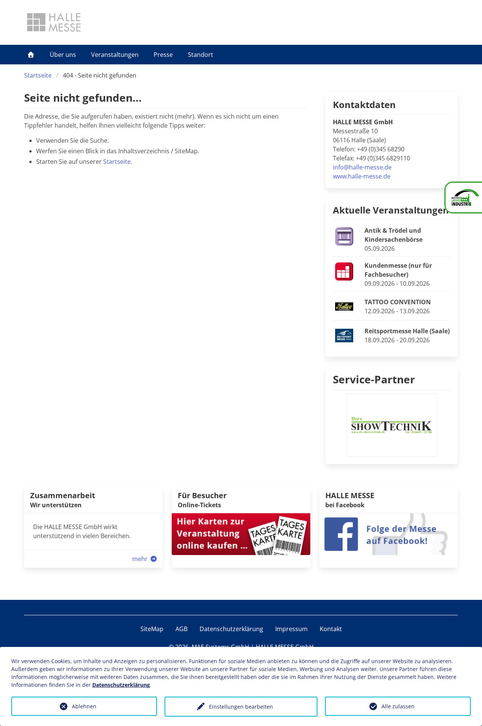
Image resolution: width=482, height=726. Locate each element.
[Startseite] (31, 54)
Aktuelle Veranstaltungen (391, 210)
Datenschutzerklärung (231, 629)
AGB (181, 629)
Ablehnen (84, 706)
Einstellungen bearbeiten (241, 706)
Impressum (291, 629)
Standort (200, 54)
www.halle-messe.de (361, 176)
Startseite (38, 75)
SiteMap (151, 629)
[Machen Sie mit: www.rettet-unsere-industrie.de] (463, 198)
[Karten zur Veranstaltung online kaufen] (241, 533)
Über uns (63, 54)
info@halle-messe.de (362, 167)
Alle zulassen (398, 706)
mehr (140, 559)
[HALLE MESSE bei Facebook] (388, 533)
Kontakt (331, 629)
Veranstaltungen (115, 54)
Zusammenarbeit (62, 495)
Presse (163, 54)
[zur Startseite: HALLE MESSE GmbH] (54, 22)
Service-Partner (374, 379)
